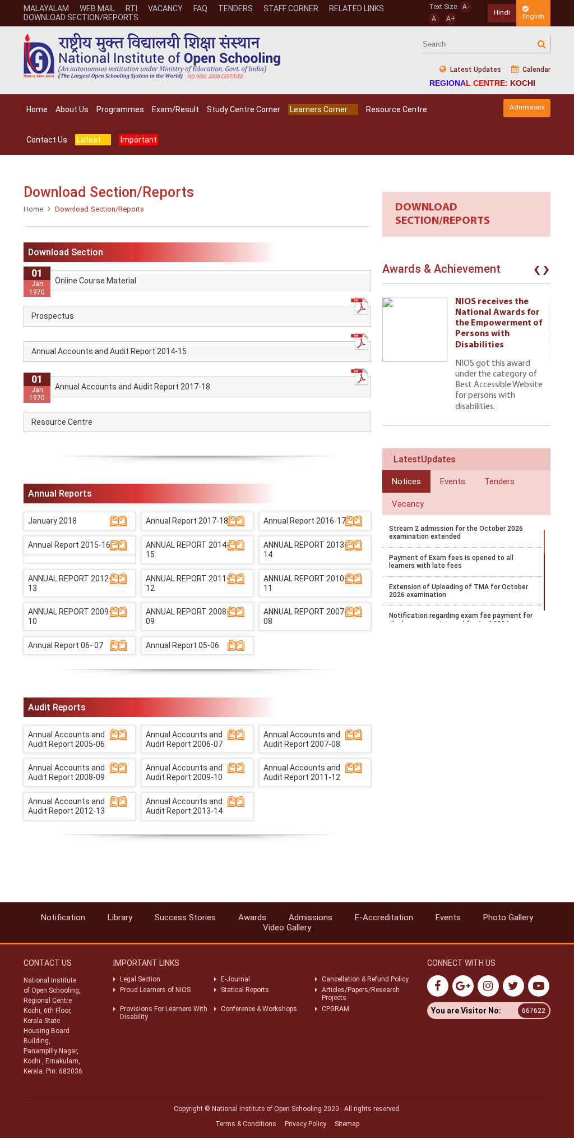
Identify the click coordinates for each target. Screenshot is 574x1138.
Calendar (535, 70)
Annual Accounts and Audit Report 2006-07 (184, 739)
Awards (252, 917)
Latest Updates (474, 70)
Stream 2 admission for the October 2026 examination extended (456, 532)
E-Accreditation (384, 917)
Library (120, 917)
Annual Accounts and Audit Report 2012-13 (66, 806)
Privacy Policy (305, 1124)
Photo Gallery (508, 917)
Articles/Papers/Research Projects (361, 994)
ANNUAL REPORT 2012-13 (70, 583)
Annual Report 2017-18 (187, 520)
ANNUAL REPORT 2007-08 (305, 616)
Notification (63, 917)
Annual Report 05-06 (182, 645)
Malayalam (46, 8)
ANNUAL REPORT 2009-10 (70, 616)
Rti (131, 8)
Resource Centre (396, 109)
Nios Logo (152, 56)
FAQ (200, 8)
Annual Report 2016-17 (304, 520)
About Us (72, 109)
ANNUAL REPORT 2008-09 (187, 616)
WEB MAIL (97, 8)
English (533, 16)
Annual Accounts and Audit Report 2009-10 (184, 772)
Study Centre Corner (243, 109)
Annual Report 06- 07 (65, 645)
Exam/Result (175, 109)
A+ (450, 18)
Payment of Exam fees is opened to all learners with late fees (451, 562)
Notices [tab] (406, 481)
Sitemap (347, 1124)
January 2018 (52, 520)
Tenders (235, 8)
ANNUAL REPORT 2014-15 (187, 549)
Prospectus (52, 315)
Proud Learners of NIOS (155, 990)
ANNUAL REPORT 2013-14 (305, 549)
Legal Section (140, 979)
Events (448, 917)
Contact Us (46, 139)
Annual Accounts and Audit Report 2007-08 (301, 739)
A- (465, 7)
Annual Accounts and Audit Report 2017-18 (132, 386)
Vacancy (165, 8)
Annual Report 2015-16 (69, 544)
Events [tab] (452, 481)
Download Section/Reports (81, 17)
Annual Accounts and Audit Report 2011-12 (301, 772)
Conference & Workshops (259, 1009)
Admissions (527, 107)
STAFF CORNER (290, 8)
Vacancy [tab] (408, 504)
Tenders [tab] (499, 481)
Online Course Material (95, 280)
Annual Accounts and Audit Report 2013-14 (184, 806)
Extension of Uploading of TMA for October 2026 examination (458, 591)
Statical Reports (245, 990)
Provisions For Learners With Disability (163, 1013)
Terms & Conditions (245, 1124)
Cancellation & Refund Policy (365, 979)
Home (37, 109)
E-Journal (235, 979)
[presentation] (537, 271)
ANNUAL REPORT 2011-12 (187, 583)
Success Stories (185, 917)
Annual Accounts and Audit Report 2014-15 (109, 351)
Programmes (120, 109)
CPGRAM (336, 1009)
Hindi (502, 12)
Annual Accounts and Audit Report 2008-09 (66, 772)
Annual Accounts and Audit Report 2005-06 (66, 739)
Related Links (356, 8)
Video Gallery (287, 928)
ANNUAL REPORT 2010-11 (305, 583)
